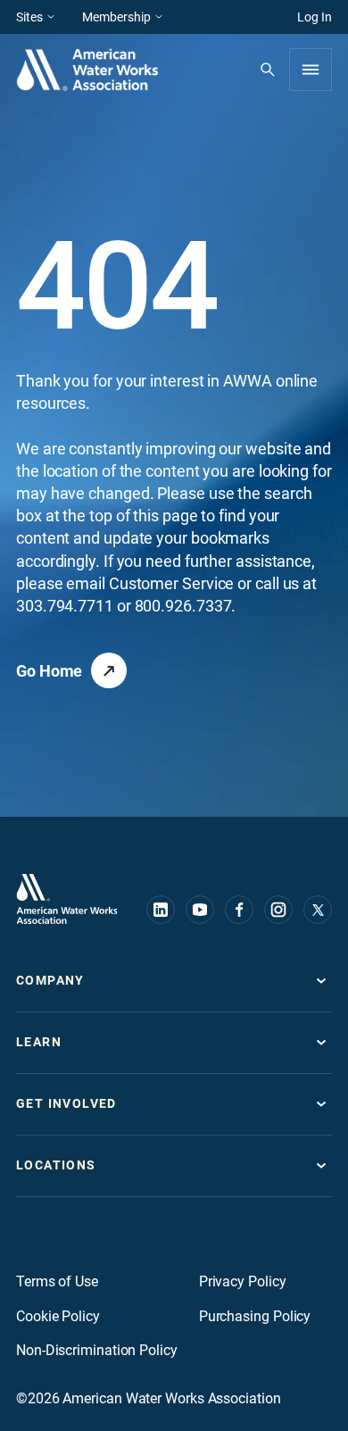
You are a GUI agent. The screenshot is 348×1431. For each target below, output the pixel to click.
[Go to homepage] (67, 899)
